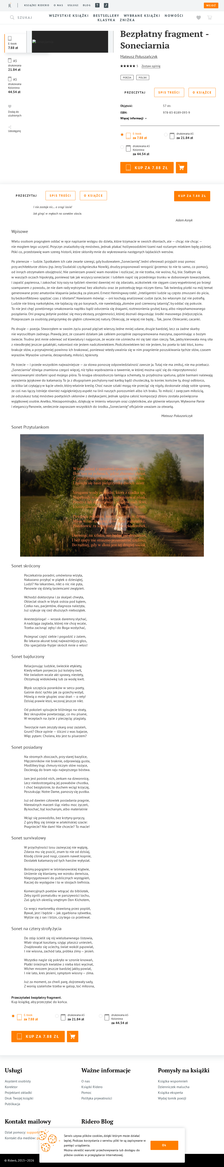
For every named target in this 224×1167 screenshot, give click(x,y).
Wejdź (211, 5)
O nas (58, 5)
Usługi (73, 5)
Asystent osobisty (18, 1081)
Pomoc (97, 5)
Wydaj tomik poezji (172, 1098)
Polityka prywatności (96, 1098)
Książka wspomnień (173, 1081)
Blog (87, 5)
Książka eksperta (170, 1092)
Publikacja (12, 1104)
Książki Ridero (92, 1087)
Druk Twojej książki (19, 1098)
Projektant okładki (18, 1092)
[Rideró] (10, 5)
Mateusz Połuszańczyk (139, 56)
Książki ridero (36, 5)
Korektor (11, 1087)
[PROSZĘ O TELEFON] (106, 5)
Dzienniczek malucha (173, 1087)
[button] (24, 17)
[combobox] (24, 17)
